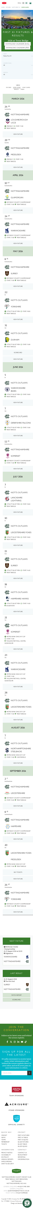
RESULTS (16, 89)
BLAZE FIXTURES (23, 1142)
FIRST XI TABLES (23, 1137)
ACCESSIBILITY (6, 1155)
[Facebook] (7, 1041)
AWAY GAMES (26, 87)
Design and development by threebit (21, 1203)
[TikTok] (25, 1041)
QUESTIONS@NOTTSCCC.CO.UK (18, 1191)
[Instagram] (14, 1041)
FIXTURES (8, 87)
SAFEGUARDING (6, 1161)
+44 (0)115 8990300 (21, 1193)
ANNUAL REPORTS (7, 1159)
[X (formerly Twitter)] (11, 1041)
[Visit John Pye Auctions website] (16, 1089)
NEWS (3, 1137)
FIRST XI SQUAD (23, 1140)
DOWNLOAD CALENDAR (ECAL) (18, 44)
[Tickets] (26, 3)
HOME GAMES (17, 87)
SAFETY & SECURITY (7, 1164)
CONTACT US (22, 1153)
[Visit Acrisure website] (16, 1104)
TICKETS (4, 1144)
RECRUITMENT (22, 1155)
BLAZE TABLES (22, 1144)
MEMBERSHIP (5, 1142)
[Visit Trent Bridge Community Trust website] (16, 1118)
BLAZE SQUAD (22, 1146)
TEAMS (3, 1140)
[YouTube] (22, 1041)
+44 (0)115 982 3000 (23, 1186)
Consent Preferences (16, 1201)
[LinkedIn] (18, 1041)
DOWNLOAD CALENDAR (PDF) (17, 48)
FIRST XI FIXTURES (23, 1135)
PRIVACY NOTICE (6, 1153)
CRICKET (4, 1135)
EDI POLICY (5, 1157)
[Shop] (30, 3)
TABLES (22, 89)
